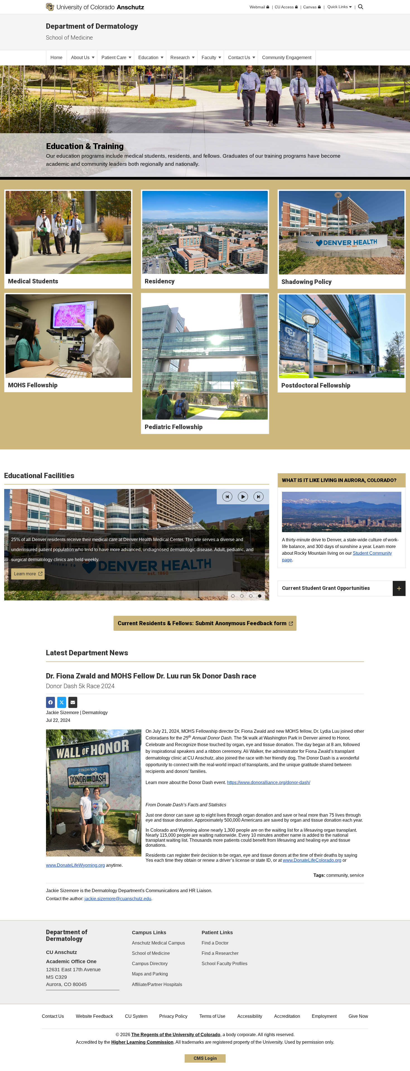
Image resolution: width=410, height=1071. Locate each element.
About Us (81, 57)
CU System (136, 1016)
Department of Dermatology (92, 26)
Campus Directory (150, 963)
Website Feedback (94, 1016)
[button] (227, 497)
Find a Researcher (220, 953)
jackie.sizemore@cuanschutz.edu (118, 898)
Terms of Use (212, 1016)
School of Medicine (69, 37)
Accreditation (287, 1016)
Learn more (25, 573)
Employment (324, 1016)
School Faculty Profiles (224, 963)
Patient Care (114, 57)
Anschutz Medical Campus (158, 943)
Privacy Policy (173, 1016)
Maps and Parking (150, 974)
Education (149, 57)
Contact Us (239, 57)
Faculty (209, 57)
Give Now (358, 1016)
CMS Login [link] (205, 1058)
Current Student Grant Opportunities (326, 588)
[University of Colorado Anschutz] (95, 7)
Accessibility (249, 1016)
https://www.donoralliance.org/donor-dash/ (268, 782)
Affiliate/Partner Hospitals (157, 984)
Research (180, 57)
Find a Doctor (215, 943)
